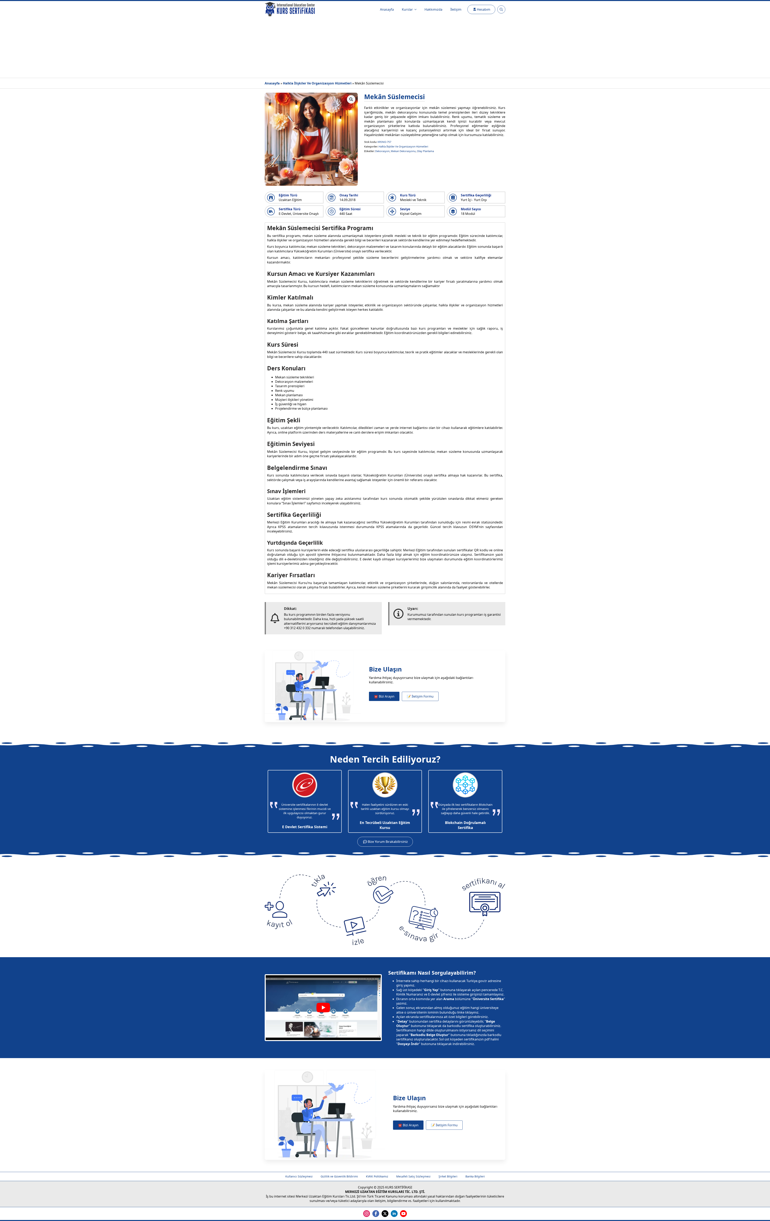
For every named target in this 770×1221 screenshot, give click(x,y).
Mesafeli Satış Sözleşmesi (413, 1176)
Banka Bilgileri (475, 1176)
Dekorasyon (382, 151)
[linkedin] (394, 1213)
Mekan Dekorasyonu (403, 151)
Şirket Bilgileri (448, 1176)
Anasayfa (387, 9)
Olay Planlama (425, 151)
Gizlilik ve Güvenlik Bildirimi (339, 1176)
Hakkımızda (433, 9)
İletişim (455, 9)
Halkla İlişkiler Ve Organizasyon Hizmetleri (317, 83)
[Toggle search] (501, 9)
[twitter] (385, 1213)
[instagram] (366, 1213)
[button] (351, 99)
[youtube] (403, 1213)
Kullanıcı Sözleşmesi (299, 1176)
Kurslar (407, 9)
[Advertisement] (385, 48)
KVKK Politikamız (377, 1176)
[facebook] (375, 1213)
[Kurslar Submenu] (416, 9)
